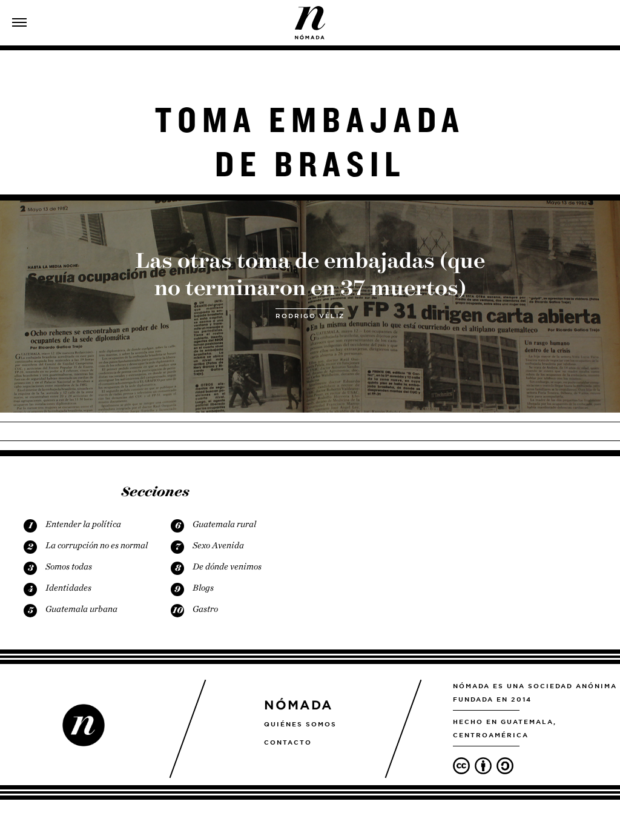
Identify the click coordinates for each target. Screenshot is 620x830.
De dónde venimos (227, 566)
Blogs (203, 587)
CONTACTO (288, 742)
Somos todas (68, 566)
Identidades (68, 587)
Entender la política (83, 524)
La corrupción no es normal (96, 545)
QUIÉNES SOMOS (300, 724)
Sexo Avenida (218, 545)
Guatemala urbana (81, 608)
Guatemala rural (224, 524)
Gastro (205, 608)
